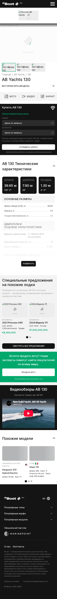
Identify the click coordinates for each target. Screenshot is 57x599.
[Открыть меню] (52, 4)
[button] (28, 42)
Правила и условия (11, 581)
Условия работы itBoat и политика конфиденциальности (28, 152)
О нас (7, 546)
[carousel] (28, 48)
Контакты (18, 546)
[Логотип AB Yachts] (29, 16)
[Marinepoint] (17, 534)
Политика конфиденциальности (35, 581)
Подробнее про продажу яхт (28, 378)
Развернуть (28, 264)
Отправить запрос (28, 147)
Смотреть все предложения (28, 346)
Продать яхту (28, 372)
